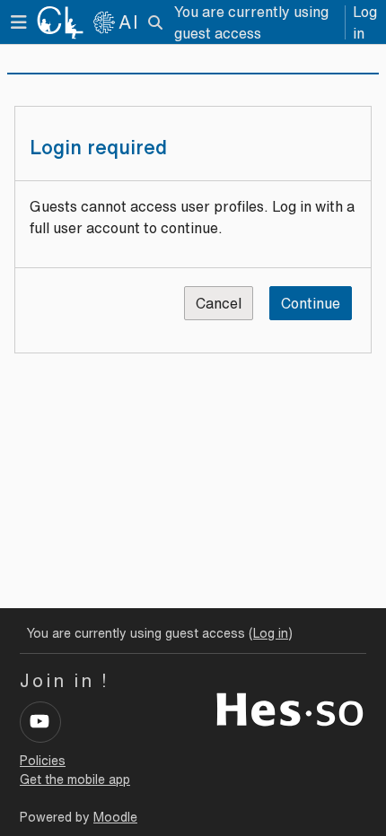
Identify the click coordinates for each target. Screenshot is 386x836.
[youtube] (40, 722)
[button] (155, 22)
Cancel (218, 303)
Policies (43, 760)
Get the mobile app (75, 779)
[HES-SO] (290, 707)
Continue (310, 303)
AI (129, 22)
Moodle (115, 817)
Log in (365, 22)
